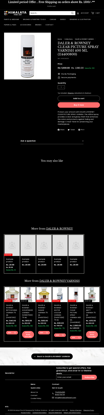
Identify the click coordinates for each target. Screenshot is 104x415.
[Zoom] (27, 56)
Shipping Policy (88, 410)
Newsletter (10, 373)
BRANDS (38, 25)
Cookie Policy (36, 398)
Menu (33, 384)
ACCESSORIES (25, 25)
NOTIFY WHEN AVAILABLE (28, 334)
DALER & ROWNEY (59, 228)
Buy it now (79, 105)
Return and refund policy (72, 413)
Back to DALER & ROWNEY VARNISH (53, 356)
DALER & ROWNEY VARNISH (84, 39)
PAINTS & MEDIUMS (11, 19)
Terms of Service (75, 410)
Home (60, 39)
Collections (68, 39)
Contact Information (40, 413)
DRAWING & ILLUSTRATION (80, 19)
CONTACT (50, 25)
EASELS (63, 19)
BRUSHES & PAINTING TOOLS (34, 19)
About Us (34, 392)
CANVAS (53, 19)
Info (7, 406)
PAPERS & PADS (10, 25)
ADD (9, 217)
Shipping (71, 93)
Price (60, 64)
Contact (34, 395)
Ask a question (28, 141)
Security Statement (55, 413)
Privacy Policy (26, 413)
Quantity (62, 83)
